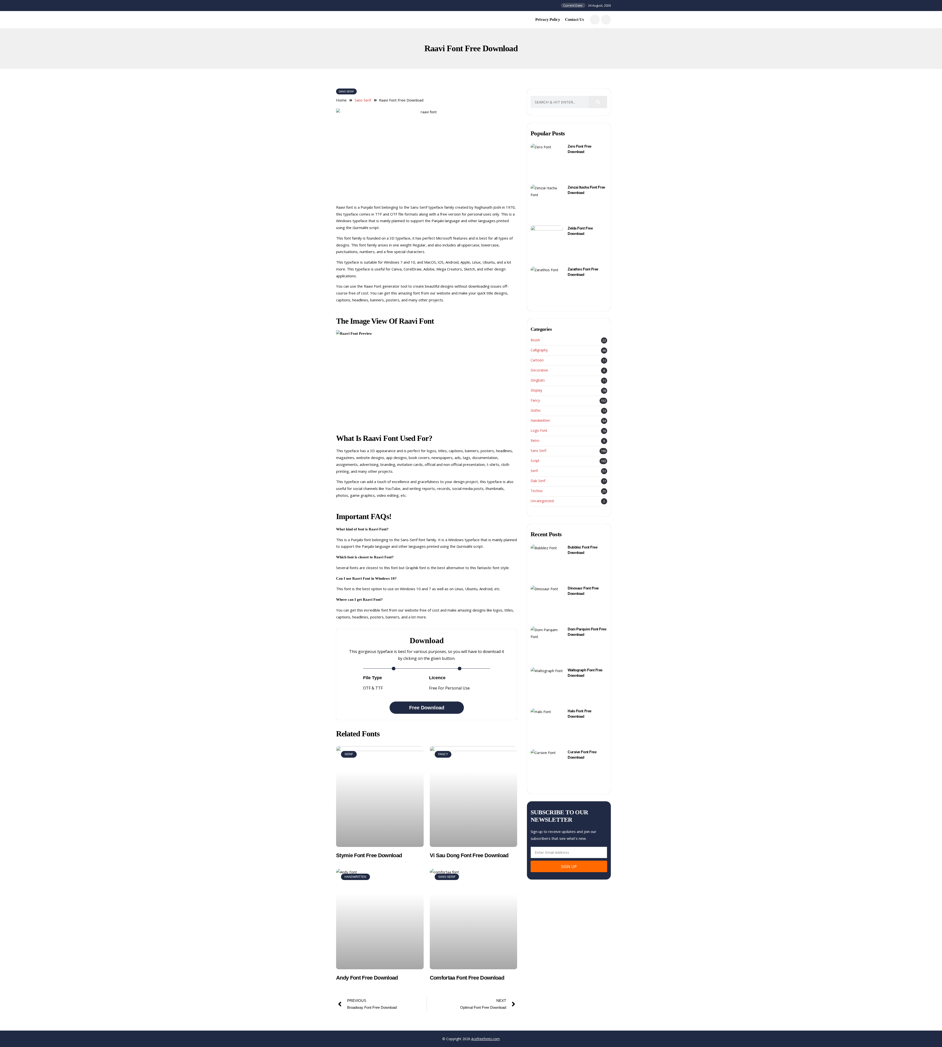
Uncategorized (542, 501)
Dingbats (538, 380)
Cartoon (537, 360)
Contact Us (574, 19)
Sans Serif (346, 91)
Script (535, 461)
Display (536, 390)
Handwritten (540, 421)
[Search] (598, 102)
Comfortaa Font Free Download (467, 978)
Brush (535, 340)
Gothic (536, 411)
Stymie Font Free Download (369, 855)
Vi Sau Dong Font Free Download (469, 855)
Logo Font (539, 431)
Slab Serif (538, 481)
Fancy (535, 400)
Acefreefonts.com (485, 1038)
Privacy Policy (547, 19)
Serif (534, 471)
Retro (535, 441)
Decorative (539, 370)
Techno (537, 491)
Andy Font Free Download (367, 978)
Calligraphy (539, 350)
